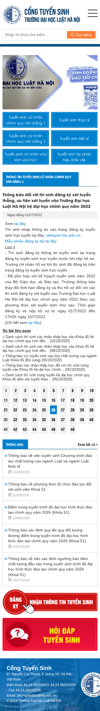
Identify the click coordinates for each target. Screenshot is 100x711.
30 (91, 410)
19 (82, 400)
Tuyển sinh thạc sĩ (74, 119)
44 (34, 429)
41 (6, 429)
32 (15, 419)
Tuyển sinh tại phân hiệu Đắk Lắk (74, 156)
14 (34, 400)
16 (53, 400)
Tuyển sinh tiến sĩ (74, 138)
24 (34, 410)
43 (25, 429)
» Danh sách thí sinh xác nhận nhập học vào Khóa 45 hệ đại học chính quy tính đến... (48, 339)
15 (44, 400)
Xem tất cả (86, 444)
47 (63, 429)
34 (34, 419)
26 (53, 410)
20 (91, 400)
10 (92, 390)
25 (44, 410)
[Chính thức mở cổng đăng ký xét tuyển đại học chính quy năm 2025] (50, 82)
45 (44, 429)
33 (25, 419)
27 (63, 410)
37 (63, 419)
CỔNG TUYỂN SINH (46, 11)
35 (44, 419)
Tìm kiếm (83, 35)
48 (72, 429)
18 (72, 400)
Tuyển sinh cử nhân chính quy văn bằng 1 (25, 119)
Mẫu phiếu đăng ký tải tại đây (31, 241)
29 (82, 410)
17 (63, 400)
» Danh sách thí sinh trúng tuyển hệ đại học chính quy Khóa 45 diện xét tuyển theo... (46, 377)
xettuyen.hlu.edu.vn (63, 235)
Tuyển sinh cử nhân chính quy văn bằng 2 (25, 138)
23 (25, 410)
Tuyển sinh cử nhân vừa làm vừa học (25, 156)
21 (6, 410)
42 (15, 429)
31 (6, 419)
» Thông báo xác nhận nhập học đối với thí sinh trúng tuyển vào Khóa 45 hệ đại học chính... (45, 367)
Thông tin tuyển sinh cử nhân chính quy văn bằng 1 (38, 179)
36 (53, 419)
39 (82, 419)
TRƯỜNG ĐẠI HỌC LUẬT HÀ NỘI (52, 19)
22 (15, 410)
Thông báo (14, 444)
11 (6, 400)
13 (25, 400)
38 (72, 419)
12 (15, 400)
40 (91, 419)
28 (72, 410)
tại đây (20, 223)
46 (53, 429)
